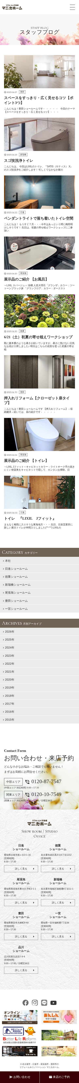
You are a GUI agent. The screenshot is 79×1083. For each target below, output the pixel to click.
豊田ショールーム (16, 600)
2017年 (9, 703)
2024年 (9, 647)
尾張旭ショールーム (18, 592)
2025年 (9, 639)
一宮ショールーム (16, 608)
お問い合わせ (19, 1077)
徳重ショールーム (16, 576)
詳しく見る (21, 868)
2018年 (9, 695)
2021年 (9, 671)
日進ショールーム (16, 568)
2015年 (9, 719)
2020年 (9, 679)
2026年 (9, 631)
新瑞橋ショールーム (18, 584)
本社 (8, 560)
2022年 (9, 663)
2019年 (9, 687)
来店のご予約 (59, 1077)
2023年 (9, 655)
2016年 (9, 711)
